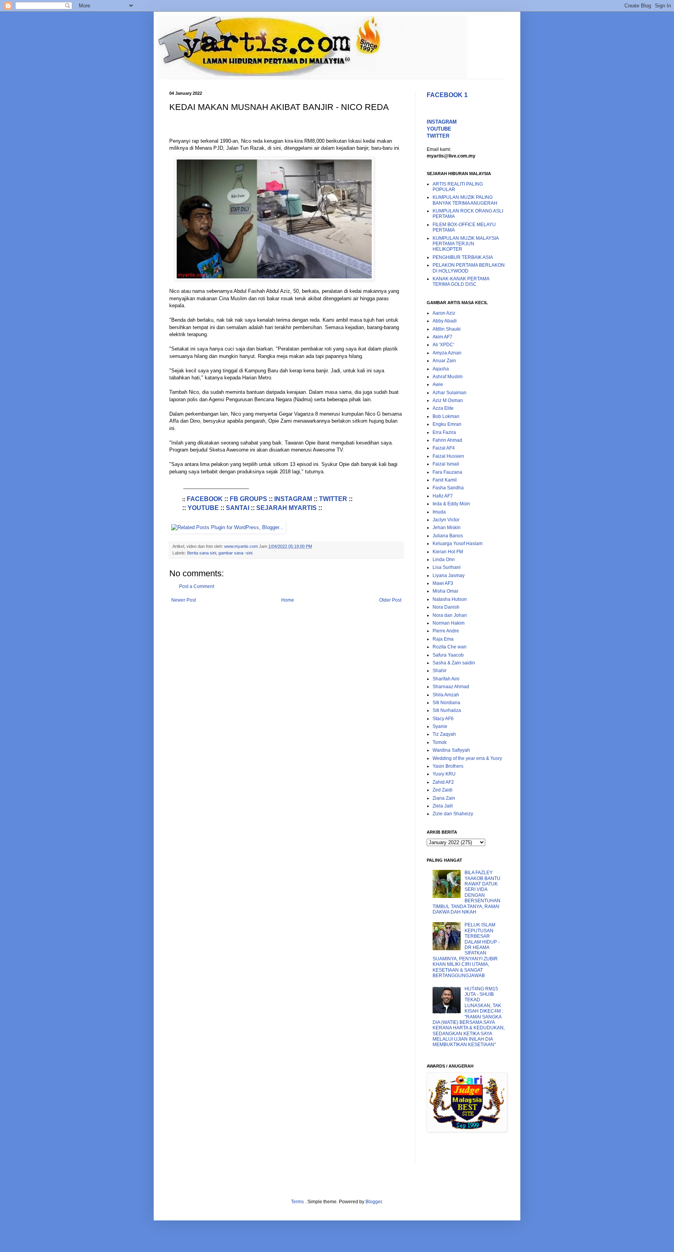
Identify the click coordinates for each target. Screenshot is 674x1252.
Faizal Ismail (446, 464)
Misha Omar (445, 591)
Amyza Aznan (447, 353)
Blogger (373, 1201)
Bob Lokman (446, 416)
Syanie (440, 726)
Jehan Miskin (447, 527)
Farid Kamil (445, 480)
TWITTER (333, 499)
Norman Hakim (449, 623)
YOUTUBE (203, 508)
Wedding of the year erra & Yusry (467, 758)
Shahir (440, 670)
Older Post (390, 600)
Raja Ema (443, 639)
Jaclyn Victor (446, 519)
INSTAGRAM (293, 499)
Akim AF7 (442, 337)
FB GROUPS (248, 499)
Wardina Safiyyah (451, 750)
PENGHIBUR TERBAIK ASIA (463, 257)
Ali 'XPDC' (443, 344)
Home (287, 600)
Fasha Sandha (448, 488)
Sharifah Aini (446, 679)
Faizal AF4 (444, 448)
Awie (438, 384)
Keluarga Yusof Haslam (457, 543)
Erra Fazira (444, 432)
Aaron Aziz (444, 313)
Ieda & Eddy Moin (451, 503)
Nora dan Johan (450, 615)
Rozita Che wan (449, 647)
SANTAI (237, 508)
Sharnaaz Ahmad (451, 686)
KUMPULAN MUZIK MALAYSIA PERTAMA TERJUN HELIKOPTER (465, 244)
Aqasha (441, 369)
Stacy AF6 (443, 718)
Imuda (439, 512)
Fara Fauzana (447, 472)
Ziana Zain (444, 798)
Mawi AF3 (443, 583)
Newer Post (183, 600)
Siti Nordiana (446, 702)
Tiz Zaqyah (444, 734)
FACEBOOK (205, 499)
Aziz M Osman (448, 400)
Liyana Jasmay (449, 575)
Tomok (440, 742)
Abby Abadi (445, 321)
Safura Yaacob (448, 655)
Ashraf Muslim (448, 376)
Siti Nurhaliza (447, 710)
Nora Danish (446, 607)
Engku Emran (447, 424)
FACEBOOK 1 (447, 95)
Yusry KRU (444, 774)
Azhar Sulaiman (449, 392)
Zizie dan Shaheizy (453, 813)
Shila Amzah (446, 695)
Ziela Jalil (443, 806)
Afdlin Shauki (447, 329)
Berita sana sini (201, 553)
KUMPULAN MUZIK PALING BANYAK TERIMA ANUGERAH (465, 200)
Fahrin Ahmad (447, 440)
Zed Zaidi (442, 790)
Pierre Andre (446, 631)
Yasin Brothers (448, 766)
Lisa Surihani (447, 567)
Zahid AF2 (443, 782)
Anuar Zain (444, 360)
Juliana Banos (448, 535)
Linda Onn (444, 559)
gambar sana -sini (235, 553)
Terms (298, 1201)
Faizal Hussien (448, 456)
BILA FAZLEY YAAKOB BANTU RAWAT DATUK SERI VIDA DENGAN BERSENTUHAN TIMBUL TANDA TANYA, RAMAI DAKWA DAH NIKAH (466, 892)
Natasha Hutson (450, 599)
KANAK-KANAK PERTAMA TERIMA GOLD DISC (461, 281)
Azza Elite (443, 408)
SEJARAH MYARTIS (286, 508)
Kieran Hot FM (448, 551)
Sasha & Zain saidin (454, 663)
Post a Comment (196, 586)
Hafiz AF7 (443, 496)
